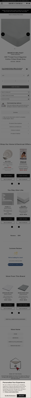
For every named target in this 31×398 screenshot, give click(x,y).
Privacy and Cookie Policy (12, 392)
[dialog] (15, 389)
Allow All (21, 395)
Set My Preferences (10, 395)
